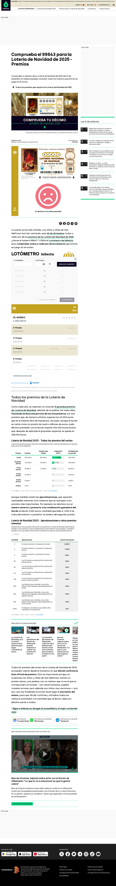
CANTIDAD (39, 260)
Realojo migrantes (36, 1)
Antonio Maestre (58, 1)
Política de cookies (65, 870)
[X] (61, 224)
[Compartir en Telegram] (72, 225)
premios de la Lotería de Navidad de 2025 (51, 237)
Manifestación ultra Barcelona (75, 1)
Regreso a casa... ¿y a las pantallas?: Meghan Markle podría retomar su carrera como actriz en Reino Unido (102, 165)
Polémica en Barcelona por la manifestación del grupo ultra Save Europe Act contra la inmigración (100, 178)
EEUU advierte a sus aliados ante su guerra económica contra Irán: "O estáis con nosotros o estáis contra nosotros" (101, 153)
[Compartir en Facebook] (64, 224)
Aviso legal (63, 867)
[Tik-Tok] (92, 856)
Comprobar (67, 300)
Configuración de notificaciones (99, 873)
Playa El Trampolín (23, 1)
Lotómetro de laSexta (61, 240)
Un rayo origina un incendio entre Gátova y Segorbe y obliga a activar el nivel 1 (101, 142)
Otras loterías (104, 9)
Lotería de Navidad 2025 (46, 9)
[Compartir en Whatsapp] (68, 224)
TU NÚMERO (18, 260)
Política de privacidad (95, 867)
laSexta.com (16, 140)
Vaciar (48, 300)
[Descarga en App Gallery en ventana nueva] (40, 856)
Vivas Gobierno (47, 1)
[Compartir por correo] (76, 225)
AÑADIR (67, 264)
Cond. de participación (95, 870)
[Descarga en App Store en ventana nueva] (25, 856)
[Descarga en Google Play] (9, 856)
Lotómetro (92, 9)
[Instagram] (86, 856)
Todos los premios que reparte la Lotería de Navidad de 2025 (43, 87)
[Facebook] (67, 856)
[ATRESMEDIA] (9, 871)
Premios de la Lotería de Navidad (71, 9)
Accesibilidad (64, 875)
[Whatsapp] (73, 856)
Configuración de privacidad (69, 873)
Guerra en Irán (90, 1)
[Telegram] (80, 856)
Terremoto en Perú (101, 1)
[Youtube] (98, 856)
